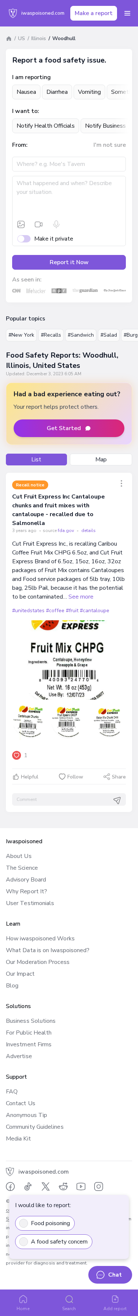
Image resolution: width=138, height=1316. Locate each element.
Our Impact (20, 974)
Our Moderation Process (38, 962)
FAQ (12, 1092)
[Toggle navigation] (127, 13)
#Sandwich (81, 334)
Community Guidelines (35, 1127)
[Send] (117, 800)
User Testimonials (30, 903)
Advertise (19, 1056)
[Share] (121, 483)
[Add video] (38, 224)
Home (23, 1309)
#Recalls (51, 334)
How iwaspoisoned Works (40, 938)
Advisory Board (26, 880)
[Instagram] (98, 1186)
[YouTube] (81, 1186)
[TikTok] (28, 1186)
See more (80, 597)
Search (69, 1309)
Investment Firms (29, 1044)
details (88, 530)
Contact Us (20, 1103)
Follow (75, 776)
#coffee (55, 610)
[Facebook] (10, 1186)
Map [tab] (101, 459)
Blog (12, 986)
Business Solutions (31, 1021)
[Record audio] (56, 224)
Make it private (53, 239)
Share (119, 776)
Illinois (38, 38)
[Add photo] (21, 224)
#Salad (108, 334)
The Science (22, 868)
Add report (115, 1309)
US (21, 38)
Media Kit (18, 1139)
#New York (21, 334)
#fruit (72, 610)
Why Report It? (26, 891)
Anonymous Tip (26, 1115)
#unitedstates (28, 610)
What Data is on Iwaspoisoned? (47, 950)
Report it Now (69, 262)
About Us (19, 856)
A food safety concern (59, 1242)
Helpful (29, 776)
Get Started (64, 428)
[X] (45, 1186)
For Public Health (29, 1033)
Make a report (94, 13)
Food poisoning (50, 1223)
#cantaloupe (94, 610)
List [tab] (36, 459)
